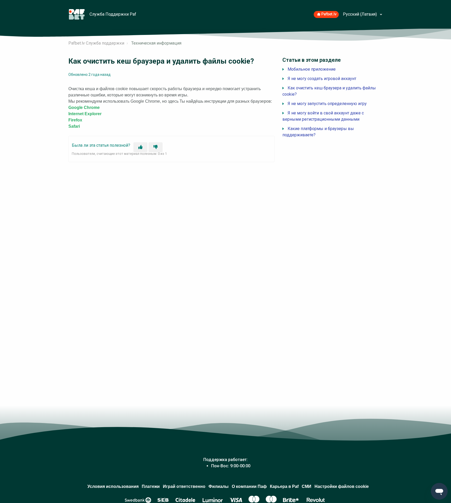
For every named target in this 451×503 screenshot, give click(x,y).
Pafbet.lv (328, 14)
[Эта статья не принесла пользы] (156, 147)
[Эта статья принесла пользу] (140, 147)
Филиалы (219, 486)
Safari (74, 126)
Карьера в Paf (284, 486)
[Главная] (77, 13)
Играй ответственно (184, 486)
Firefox (75, 120)
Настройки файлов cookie (341, 486)
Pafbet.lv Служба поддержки (96, 43)
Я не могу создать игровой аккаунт (322, 78)
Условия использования (113, 486)
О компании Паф (249, 486)
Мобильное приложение (312, 69)
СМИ (306, 486)
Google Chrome (84, 107)
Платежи (151, 486)
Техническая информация (156, 43)
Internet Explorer (85, 114)
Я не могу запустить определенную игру (327, 103)
